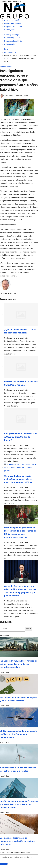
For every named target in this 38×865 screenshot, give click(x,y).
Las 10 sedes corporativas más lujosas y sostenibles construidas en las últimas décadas (19, 804)
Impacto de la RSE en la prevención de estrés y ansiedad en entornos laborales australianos (18, 664)
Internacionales (6, 67)
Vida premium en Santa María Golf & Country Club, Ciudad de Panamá (20, 437)
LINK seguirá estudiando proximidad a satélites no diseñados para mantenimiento (18, 734)
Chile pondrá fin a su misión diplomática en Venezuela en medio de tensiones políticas (18, 479)
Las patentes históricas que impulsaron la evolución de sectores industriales (17, 841)
